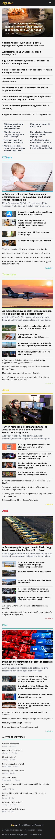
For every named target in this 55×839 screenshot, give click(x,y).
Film (4, 625)
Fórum (39, 830)
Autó (5, 510)
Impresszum (30, 830)
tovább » (49, 268)
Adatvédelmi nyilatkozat (12, 830)
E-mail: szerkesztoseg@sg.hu (14, 834)
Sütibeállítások (35, 834)
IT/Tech (7, 157)
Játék (5, 390)
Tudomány (9, 274)
